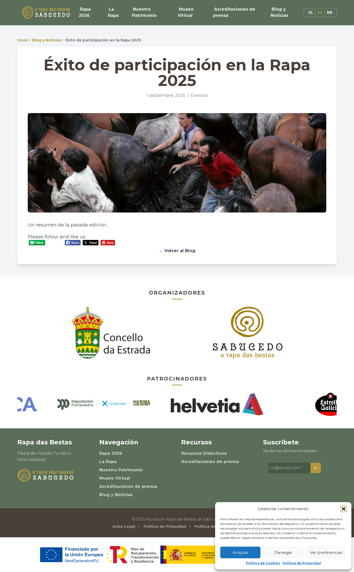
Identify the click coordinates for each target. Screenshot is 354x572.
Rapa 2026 (85, 12)
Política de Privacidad (301, 563)
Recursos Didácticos (204, 453)
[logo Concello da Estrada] (110, 332)
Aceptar (240, 552)
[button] (343, 508)
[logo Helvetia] (198, 404)
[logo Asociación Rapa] (248, 332)
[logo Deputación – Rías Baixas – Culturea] (85, 404)
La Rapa (113, 12)
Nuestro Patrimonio (144, 12)
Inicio (22, 40)
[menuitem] (310, 12)
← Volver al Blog (177, 250)
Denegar (283, 552)
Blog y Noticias (279, 12)
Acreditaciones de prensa (234, 12)
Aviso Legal (123, 526)
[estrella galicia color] (311, 404)
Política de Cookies (263, 563)
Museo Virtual (186, 12)
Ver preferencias (326, 552)
